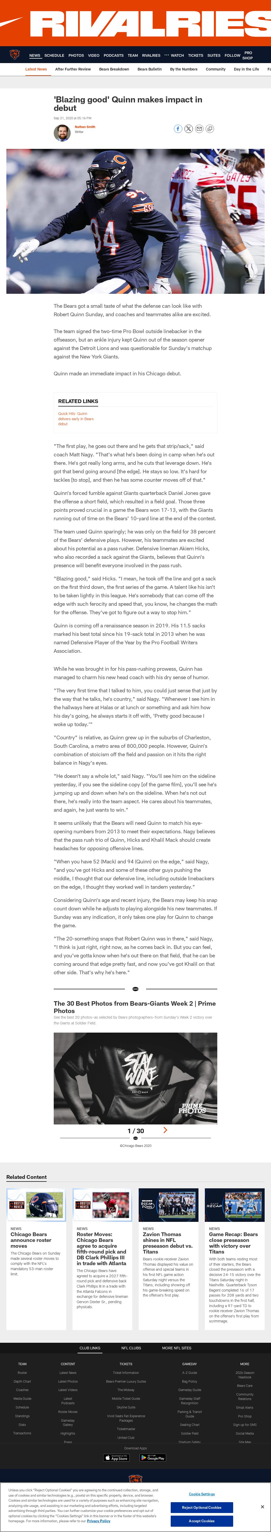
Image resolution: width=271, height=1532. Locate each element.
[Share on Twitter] (188, 131)
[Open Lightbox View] (136, 1093)
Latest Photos (68, 1381)
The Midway (126, 1390)
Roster (22, 1372)
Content (68, 1364)
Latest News (68, 1372)
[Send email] (199, 131)
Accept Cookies (202, 1521)
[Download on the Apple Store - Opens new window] (116, 1458)
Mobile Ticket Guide (126, 1398)
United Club (126, 1437)
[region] (135, 1507)
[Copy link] (210, 129)
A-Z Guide (189, 1372)
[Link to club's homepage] (14, 54)
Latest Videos (68, 1390)
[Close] (262, 1507)
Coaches (22, 1390)
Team (22, 1364)
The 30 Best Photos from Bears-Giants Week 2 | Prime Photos (135, 1006)
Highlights (68, 1433)
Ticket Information (126, 1372)
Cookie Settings (202, 1494)
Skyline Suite (126, 1407)
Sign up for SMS (245, 1424)
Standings (22, 1416)
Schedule (22, 1407)
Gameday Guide (189, 1390)
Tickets (126, 1364)
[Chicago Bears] (135, 1482)
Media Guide (22, 1398)
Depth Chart (22, 1381)
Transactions (22, 1433)
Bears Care (244, 1385)
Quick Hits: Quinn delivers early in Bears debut (76, 418)
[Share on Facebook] (178, 131)
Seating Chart (190, 1424)
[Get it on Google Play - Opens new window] (153, 1460)
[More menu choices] (167, 55)
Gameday (189, 1364)
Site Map (245, 1442)
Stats (22, 1424)
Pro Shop (245, 1416)
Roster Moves (68, 1411)
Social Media (245, 1433)
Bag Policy (189, 1381)
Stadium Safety (190, 1442)
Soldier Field (189, 1433)
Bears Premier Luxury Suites (126, 1381)
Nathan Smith (85, 127)
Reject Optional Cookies (202, 1507)
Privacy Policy (98, 1521)
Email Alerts (244, 1407)
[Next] (165, 1130)
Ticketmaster (126, 1429)
